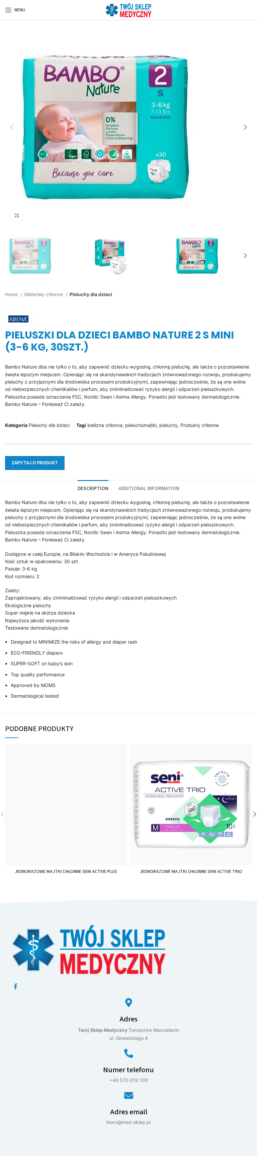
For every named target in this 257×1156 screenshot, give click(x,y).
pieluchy (168, 425)
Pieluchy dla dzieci (91, 294)
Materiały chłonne (44, 294)
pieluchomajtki (141, 425)
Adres (128, 1019)
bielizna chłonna (104, 425)
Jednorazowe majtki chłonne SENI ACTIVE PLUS (66, 871)
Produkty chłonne (199, 425)
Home (12, 294)
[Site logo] (128, 9)
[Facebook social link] (15, 986)
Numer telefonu (128, 1070)
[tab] (93, 487)
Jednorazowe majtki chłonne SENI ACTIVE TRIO (191, 871)
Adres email (128, 1112)
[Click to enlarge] (16, 215)
